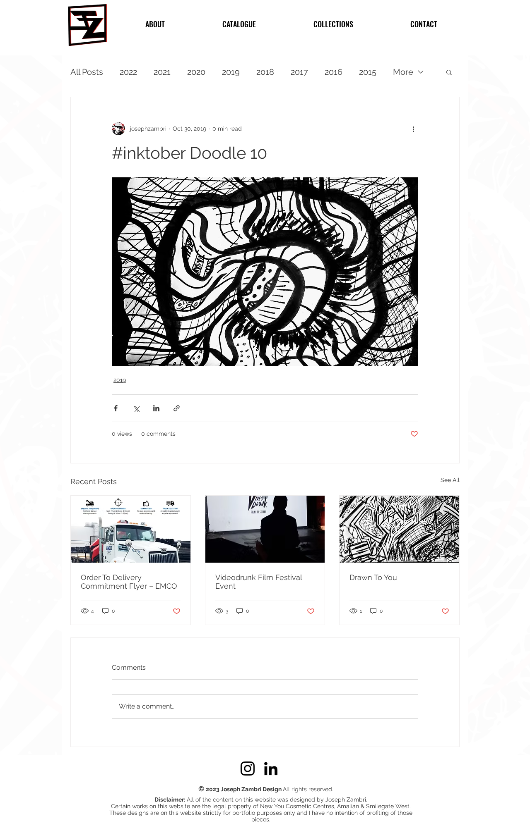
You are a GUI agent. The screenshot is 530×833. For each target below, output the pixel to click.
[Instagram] (247, 768)
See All (450, 480)
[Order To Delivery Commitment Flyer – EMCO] (130, 529)
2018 (265, 72)
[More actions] (413, 129)
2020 (196, 72)
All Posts (86, 72)
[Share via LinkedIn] (156, 408)
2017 (299, 72)
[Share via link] (177, 408)
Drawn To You (373, 577)
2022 (128, 72)
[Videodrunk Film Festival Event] (265, 529)
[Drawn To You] (399, 529)
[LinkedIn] (270, 768)
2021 (162, 72)
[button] (449, 72)
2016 (333, 72)
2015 (367, 72)
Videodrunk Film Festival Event (258, 581)
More (403, 72)
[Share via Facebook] (116, 408)
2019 (231, 72)
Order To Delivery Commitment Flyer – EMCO (129, 581)
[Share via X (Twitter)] (136, 408)
